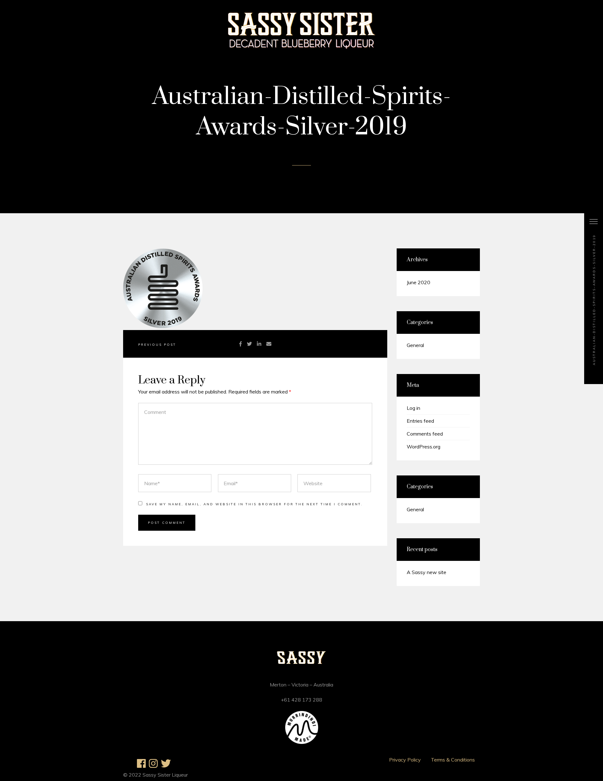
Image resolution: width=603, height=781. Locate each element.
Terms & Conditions (453, 760)
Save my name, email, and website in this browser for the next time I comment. (254, 504)
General (415, 345)
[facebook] (240, 344)
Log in (413, 408)
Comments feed (425, 434)
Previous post (157, 345)
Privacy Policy (405, 760)
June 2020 (418, 282)
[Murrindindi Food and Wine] (301, 742)
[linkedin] (259, 344)
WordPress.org (423, 446)
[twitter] (249, 344)
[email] (269, 344)
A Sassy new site (426, 572)
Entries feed (420, 421)
